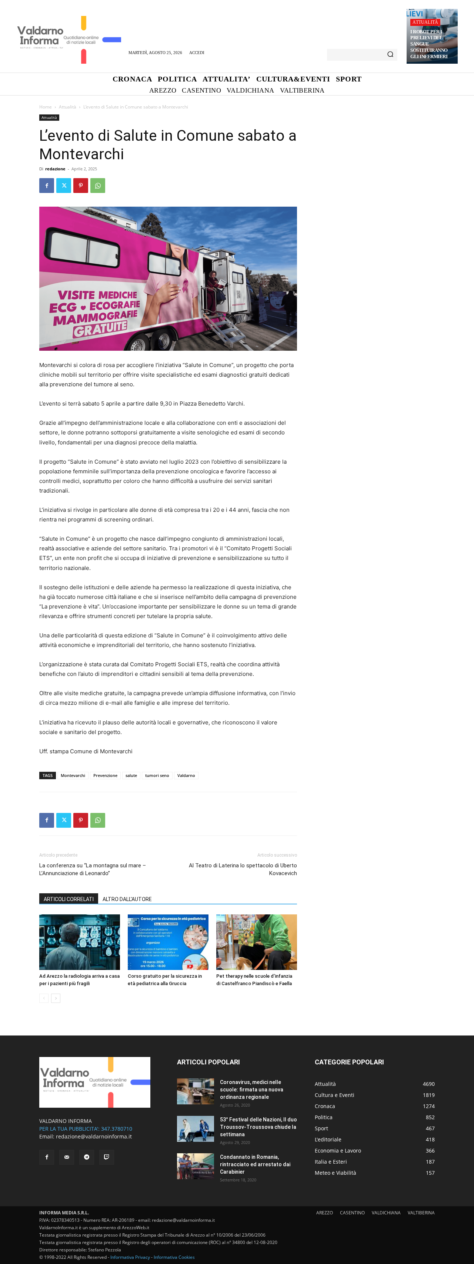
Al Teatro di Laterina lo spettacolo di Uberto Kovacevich (243, 869)
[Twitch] (106, 1157)
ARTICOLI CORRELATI (69, 899)
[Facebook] (46, 185)
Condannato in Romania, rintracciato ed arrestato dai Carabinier (255, 1164)
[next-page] (55, 998)
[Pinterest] (80, 185)
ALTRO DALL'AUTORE (127, 899)
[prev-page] (44, 998)
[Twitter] (63, 185)
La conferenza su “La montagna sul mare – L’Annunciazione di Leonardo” (92, 869)
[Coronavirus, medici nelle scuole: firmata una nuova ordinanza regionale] (195, 1091)
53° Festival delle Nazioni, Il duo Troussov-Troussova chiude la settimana (258, 1127)
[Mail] (66, 1157)
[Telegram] (86, 1157)
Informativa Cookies (174, 1257)
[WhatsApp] (97, 185)
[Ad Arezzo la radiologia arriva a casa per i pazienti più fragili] (79, 942)
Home (45, 107)
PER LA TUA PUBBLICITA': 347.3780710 (85, 1128)
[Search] (390, 55)
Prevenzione (105, 775)
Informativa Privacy (130, 1257)
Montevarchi (73, 775)
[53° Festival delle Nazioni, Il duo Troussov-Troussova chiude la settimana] (195, 1129)
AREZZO (324, 1213)
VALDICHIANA (386, 1213)
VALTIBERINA (421, 1213)
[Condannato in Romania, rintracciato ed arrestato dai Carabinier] (195, 1166)
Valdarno (186, 775)
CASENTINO (352, 1213)
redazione (55, 168)
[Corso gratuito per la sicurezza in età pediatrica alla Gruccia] (168, 942)
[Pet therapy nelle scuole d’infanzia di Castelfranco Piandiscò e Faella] (256, 942)
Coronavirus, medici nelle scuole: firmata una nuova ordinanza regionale (251, 1089)
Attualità (425, 22)
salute (131, 775)
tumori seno (157, 775)
